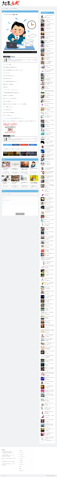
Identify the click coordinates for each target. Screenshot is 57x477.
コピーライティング (21, 452)
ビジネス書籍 (6, 8)
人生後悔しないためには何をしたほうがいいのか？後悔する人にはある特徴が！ (49, 325)
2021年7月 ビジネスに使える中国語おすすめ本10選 (24, 169)
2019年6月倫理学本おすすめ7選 (24, 182)
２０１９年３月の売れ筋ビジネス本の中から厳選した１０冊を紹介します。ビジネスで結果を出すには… (5, 172)
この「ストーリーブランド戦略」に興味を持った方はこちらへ (13, 118)
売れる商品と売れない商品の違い (34, 169)
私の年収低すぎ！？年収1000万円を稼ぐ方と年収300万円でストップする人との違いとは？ (49, 438)
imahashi (50, 17)
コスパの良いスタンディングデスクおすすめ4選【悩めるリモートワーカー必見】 (49, 291)
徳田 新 (9, 58)
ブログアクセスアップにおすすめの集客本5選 (5, 182)
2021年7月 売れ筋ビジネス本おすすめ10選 (15, 182)
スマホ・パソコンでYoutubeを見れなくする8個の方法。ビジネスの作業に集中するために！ (49, 185)
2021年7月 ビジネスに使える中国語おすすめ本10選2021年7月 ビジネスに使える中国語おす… (24, 172)
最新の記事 (13, 56)
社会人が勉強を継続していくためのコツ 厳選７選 (8, 461)
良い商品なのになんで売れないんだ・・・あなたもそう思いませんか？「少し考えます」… (34, 172)
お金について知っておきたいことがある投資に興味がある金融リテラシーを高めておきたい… (15, 172)
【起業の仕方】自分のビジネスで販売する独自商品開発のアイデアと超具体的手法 (49, 330)
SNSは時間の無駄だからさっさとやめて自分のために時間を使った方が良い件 (49, 159)
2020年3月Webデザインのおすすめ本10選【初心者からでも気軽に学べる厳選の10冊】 (49, 180)
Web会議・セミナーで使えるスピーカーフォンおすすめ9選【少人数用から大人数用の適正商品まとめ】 (49, 207)
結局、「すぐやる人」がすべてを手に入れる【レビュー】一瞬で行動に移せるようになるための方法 (49, 237)
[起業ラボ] (11, 3)
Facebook (3, 475)
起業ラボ (50, 475)
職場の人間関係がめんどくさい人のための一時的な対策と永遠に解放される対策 (49, 425)
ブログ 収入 (20, 458)
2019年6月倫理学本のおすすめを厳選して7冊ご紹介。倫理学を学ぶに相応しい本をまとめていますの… (24, 186)
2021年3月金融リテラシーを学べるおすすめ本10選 (15, 169)
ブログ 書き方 (21, 460)
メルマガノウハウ (21, 464)
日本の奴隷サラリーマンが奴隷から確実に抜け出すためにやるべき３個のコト (49, 368)
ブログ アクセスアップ (22, 456)
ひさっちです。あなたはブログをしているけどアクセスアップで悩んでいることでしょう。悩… (5, 186)
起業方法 (20, 468)
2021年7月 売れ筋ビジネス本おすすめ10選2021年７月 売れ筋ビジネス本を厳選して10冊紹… (15, 186)
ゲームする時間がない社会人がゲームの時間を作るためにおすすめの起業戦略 (49, 395)
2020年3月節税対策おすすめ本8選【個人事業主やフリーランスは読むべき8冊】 (49, 373)
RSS (4, 475)
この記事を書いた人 (7, 56)
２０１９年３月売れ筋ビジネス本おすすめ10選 (5, 169)
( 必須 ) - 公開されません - (6, 200)
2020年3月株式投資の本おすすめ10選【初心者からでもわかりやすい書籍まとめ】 (49, 91)
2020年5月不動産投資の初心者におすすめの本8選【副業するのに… (34, 183)
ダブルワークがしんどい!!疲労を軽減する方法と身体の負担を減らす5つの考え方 (49, 146)
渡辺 (48, 251)
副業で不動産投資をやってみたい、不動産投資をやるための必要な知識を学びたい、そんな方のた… (34, 186)
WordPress (20, 450)
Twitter (2, 475)
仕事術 (20, 466)
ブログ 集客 (20, 462)
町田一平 (49, 63)
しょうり (49, 34)
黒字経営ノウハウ (21, 470)
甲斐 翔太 (49, 67)
